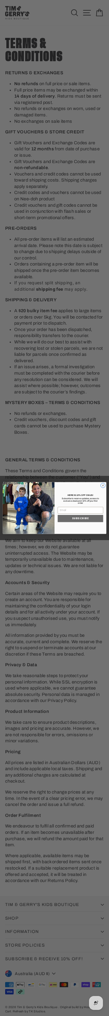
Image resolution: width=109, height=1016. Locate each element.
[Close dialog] (103, 485)
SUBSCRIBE (80, 518)
